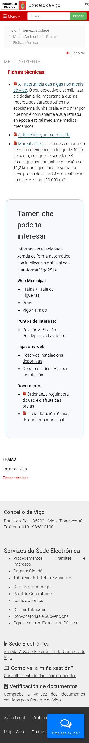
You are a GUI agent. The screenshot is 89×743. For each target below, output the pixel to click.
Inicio (11, 30)
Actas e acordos (28, 600)
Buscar (78, 16)
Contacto (40, 732)
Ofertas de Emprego (31, 586)
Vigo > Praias (35, 310)
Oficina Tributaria (29, 609)
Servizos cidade (36, 30)
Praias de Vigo (15, 469)
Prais (27, 302)
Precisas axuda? (66, 733)
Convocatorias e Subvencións (41, 616)
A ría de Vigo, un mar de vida (44, 134)
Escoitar (78, 53)
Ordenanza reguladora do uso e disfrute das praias (46, 400)
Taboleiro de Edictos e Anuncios (42, 578)
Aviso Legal (14, 717)
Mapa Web (14, 732)
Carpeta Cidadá (27, 571)
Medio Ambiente (26, 36)
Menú (12, 16)
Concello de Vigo (44, 5)
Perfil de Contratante (32, 593)
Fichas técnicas (15, 478)
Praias (51, 36)
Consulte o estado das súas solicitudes (40, 675)
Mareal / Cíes (30, 143)
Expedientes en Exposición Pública (45, 623)
